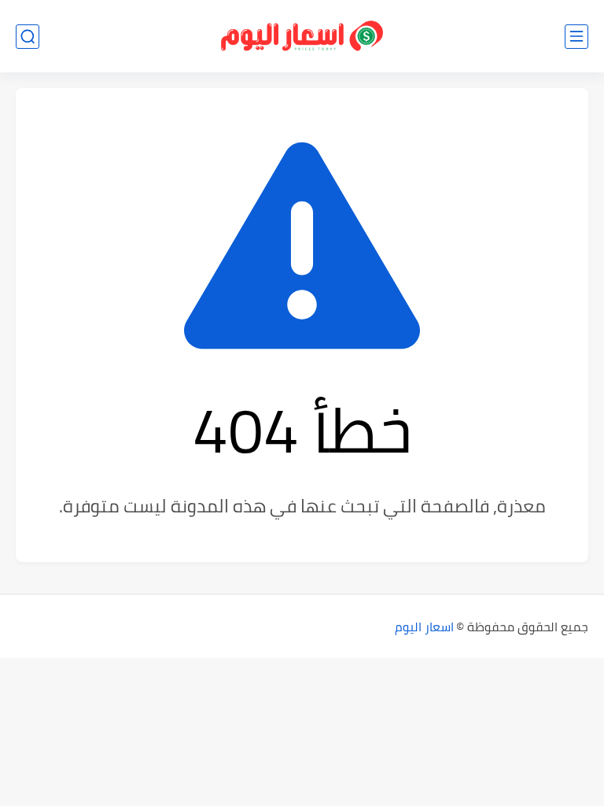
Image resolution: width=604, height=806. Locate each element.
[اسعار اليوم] (302, 36)
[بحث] (27, 36)
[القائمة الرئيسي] (576, 36)
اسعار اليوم (424, 626)
